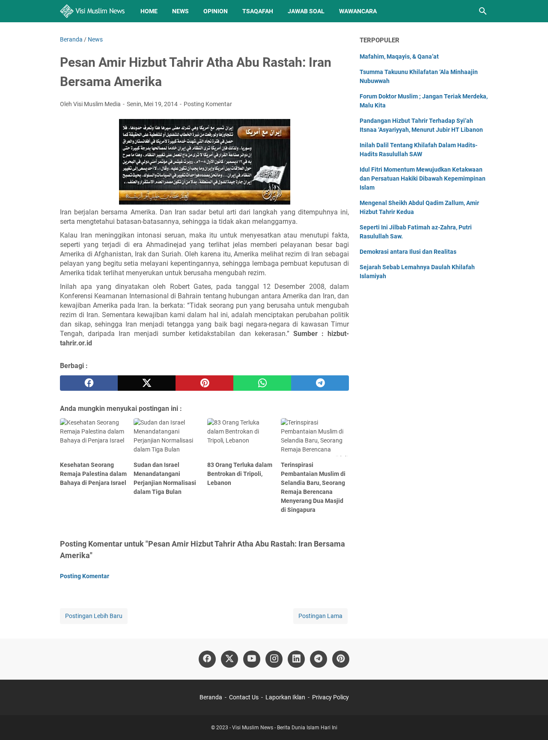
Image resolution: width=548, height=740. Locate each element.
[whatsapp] (262, 383)
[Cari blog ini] (483, 11)
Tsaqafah (257, 11)
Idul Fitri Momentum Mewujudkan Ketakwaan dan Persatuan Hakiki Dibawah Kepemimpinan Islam (422, 178)
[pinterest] (204, 383)
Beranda (211, 697)
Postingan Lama (320, 615)
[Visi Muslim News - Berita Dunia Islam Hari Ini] (92, 11)
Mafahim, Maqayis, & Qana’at (399, 56)
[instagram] (274, 659)
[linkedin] (296, 659)
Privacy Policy (330, 697)
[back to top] (530, 720)
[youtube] (251, 659)
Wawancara (358, 11)
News (180, 11)
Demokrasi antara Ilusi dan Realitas (408, 251)
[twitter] (147, 383)
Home (149, 11)
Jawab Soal (306, 11)
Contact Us (244, 697)
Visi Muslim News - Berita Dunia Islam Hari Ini (284, 728)
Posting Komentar (208, 104)
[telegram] (320, 383)
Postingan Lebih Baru (93, 615)
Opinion (215, 11)
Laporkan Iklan (285, 697)
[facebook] (89, 383)
